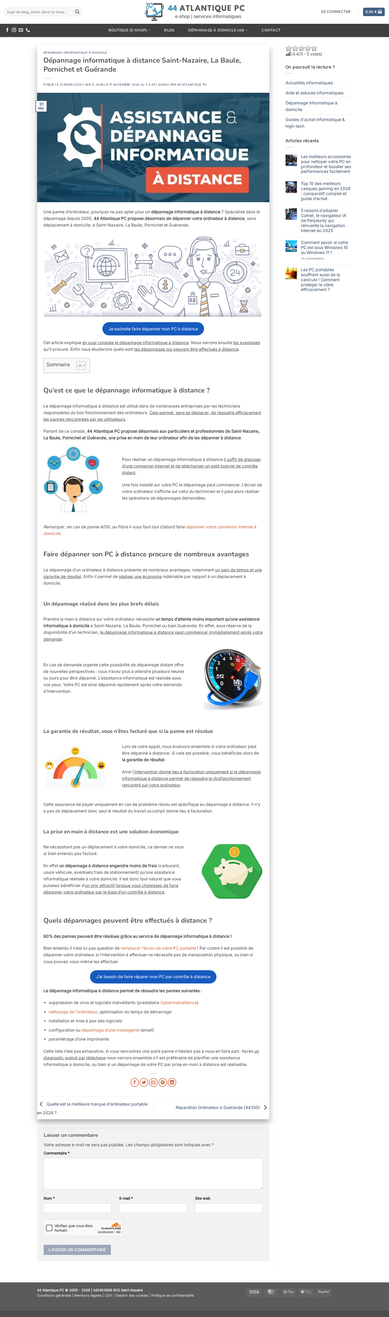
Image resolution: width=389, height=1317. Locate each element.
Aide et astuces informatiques (314, 92)
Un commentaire (319, 258)
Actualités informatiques (309, 82)
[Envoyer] (77, 11)
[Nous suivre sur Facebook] (7, 30)
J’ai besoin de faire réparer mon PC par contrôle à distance (153, 976)
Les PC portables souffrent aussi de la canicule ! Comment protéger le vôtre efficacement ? (320, 279)
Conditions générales (54, 1295)
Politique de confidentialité (172, 1295)
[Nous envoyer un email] (21, 30)
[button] (374, 12)
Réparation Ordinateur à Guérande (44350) (218, 1107)
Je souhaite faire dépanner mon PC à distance (153, 328)
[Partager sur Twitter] (144, 1082)
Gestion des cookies (131, 1295)
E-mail (126, 1198)
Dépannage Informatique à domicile (75, 53)
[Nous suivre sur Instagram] (14, 30)
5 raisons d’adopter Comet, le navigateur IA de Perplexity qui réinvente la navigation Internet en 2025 (323, 220)
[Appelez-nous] (28, 30)
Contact (271, 30)
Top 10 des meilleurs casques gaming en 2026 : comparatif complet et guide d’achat (326, 191)
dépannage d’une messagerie (110, 1030)
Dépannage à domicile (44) (216, 30)
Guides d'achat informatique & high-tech (315, 123)
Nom (49, 1198)
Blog (169, 30)
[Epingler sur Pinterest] (163, 1082)
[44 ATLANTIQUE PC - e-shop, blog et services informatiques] (194, 12)
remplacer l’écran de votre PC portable (158, 948)
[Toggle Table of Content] (78, 365)
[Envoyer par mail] (153, 1082)
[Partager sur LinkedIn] (172, 1082)
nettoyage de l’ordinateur (73, 1011)
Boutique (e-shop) (127, 30)
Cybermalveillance (178, 1002)
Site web (202, 1198)
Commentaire (57, 1153)
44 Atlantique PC (192, 84)
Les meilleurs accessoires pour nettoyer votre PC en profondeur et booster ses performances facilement (326, 164)
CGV (108, 1295)
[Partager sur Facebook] (134, 1082)
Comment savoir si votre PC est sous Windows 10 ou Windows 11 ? (324, 247)
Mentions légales (88, 1295)
